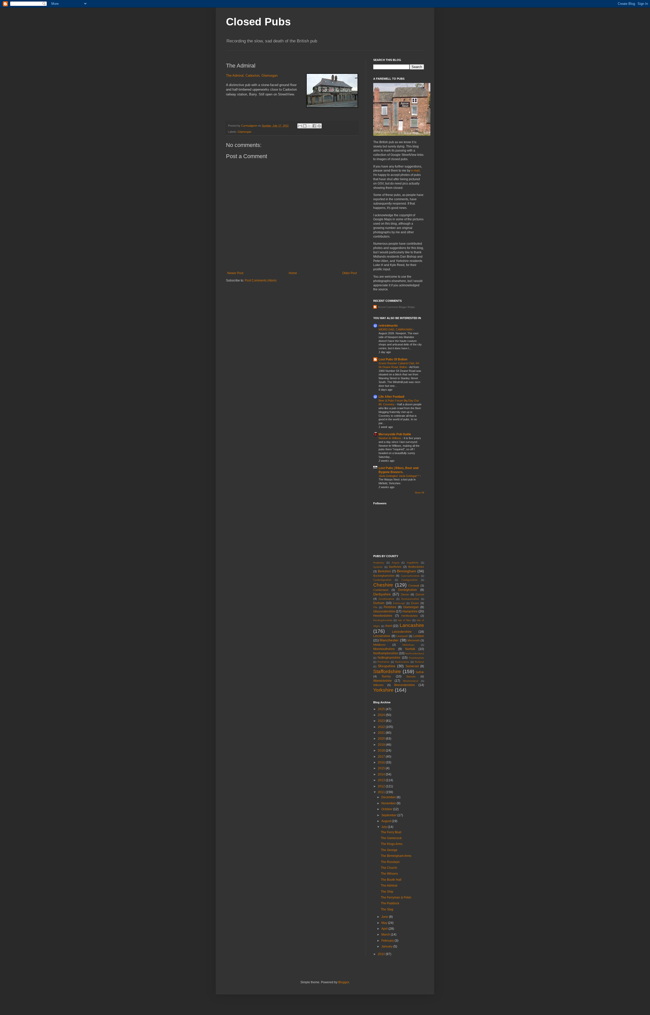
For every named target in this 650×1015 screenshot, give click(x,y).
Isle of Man (405, 620)
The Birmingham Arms (396, 856)
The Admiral (389, 885)
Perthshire (383, 661)
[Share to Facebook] (314, 125)
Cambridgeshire (382, 579)
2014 (382, 774)
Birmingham (406, 571)
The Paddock (390, 903)
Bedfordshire (416, 566)
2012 (382, 786)
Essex (415, 603)
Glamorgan (244, 131)
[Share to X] (309, 125)
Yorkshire (383, 690)
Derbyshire (382, 594)
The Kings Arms (391, 844)
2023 (382, 721)
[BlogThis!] (304, 125)
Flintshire (390, 607)
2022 (382, 727)
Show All (419, 492)
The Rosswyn (390, 862)
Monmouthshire (384, 649)
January (387, 946)
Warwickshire (382, 681)
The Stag (387, 909)
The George (389, 850)
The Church (389, 868)
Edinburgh (399, 603)
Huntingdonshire (383, 620)
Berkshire (384, 571)
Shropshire (386, 666)
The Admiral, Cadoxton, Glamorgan (252, 75)
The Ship (387, 891)
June (385, 917)
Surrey (386, 676)
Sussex (411, 676)
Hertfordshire (409, 615)
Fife (375, 607)
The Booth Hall (391, 879)
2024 (382, 715)
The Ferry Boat (391, 832)
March (386, 934)
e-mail (415, 170)
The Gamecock (391, 838)
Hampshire (410, 611)
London (418, 636)
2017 (382, 756)
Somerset (412, 666)
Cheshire (383, 585)
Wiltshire (378, 685)
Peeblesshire (416, 657)
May (384, 923)
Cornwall (413, 585)
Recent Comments (388, 307)
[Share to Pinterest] (319, 125)
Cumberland (380, 589)
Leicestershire (402, 632)
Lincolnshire (381, 636)
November (389, 803)
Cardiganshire (409, 579)
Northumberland (414, 653)
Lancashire (412, 625)
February (388, 940)
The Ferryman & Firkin (396, 897)
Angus (395, 562)
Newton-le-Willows (390, 438)
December (389, 797)
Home (293, 273)
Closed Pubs (258, 22)
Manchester (389, 640)
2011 (382, 792)
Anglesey (378, 562)
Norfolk (410, 649)
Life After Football (391, 396)
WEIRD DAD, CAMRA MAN (396, 329)
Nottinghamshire (389, 657)
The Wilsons (389, 873)
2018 (382, 750)
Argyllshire (413, 562)
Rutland (419, 661)
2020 (382, 738)
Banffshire (395, 566)
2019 (382, 744)
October (387, 809)
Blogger (343, 982)
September (389, 815)
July (384, 827)
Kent (388, 626)
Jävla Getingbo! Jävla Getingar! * (399, 475)
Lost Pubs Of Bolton (393, 359)
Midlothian (408, 644)
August (386, 821)
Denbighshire (407, 590)
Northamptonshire (385, 653)
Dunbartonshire (410, 598)
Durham (378, 603)
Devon (405, 594)
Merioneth (414, 640)
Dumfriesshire (386, 598)
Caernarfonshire (410, 575)
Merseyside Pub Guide (395, 434)
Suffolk (420, 672)
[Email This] (299, 125)
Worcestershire (404, 685)
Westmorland (410, 680)
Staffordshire (387, 671)
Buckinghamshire (384, 575)
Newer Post (235, 273)
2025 (382, 709)
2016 (382, 762)
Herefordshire (382, 616)
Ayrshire (378, 566)
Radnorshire (402, 661)
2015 (382, 768)
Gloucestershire (384, 611)
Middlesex (379, 644)
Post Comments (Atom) (261, 280)
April (384, 928)
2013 (382, 780)
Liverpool (402, 636)
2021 (382, 733)
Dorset (420, 594)
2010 (382, 954)
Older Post (349, 273)
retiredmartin (388, 325)
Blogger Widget (407, 307)
